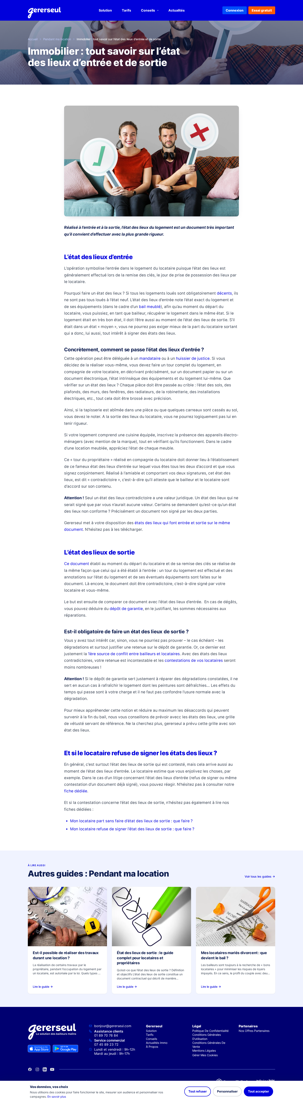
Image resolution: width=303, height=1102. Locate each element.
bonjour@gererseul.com (112, 1026)
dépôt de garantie (126, 608)
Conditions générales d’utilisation (206, 1036)
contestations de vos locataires (194, 660)
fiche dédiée (75, 791)
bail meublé (150, 306)
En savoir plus (56, 1096)
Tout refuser (197, 1091)
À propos (152, 1046)
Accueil (33, 39)
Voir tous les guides (258, 876)
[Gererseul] (44, 10)
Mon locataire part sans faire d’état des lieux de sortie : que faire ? (131, 821)
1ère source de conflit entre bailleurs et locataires (134, 653)
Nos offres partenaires (254, 1030)
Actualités (176, 10)
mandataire (150, 358)
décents (224, 293)
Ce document (76, 563)
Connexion (234, 10)
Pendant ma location (57, 39)
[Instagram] (37, 1069)
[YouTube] (52, 1069)
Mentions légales (204, 1050)
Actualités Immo (156, 1042)
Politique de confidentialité (210, 1030)
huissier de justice (193, 358)
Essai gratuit (262, 10)
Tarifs (126, 10)
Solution (105, 10)
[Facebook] (30, 1069)
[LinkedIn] (45, 1069)
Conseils (148, 10)
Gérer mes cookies (205, 1055)
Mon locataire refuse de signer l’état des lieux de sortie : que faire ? (132, 829)
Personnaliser (227, 1091)
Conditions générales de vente (208, 1044)
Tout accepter (258, 1091)
